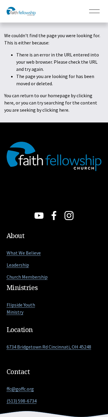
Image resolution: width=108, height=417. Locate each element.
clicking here (55, 110)
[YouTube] (39, 215)
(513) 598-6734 (22, 401)
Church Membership (27, 277)
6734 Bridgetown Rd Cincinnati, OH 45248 (49, 347)
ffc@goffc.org (20, 389)
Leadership (18, 265)
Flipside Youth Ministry (21, 308)
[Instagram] (69, 215)
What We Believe (24, 253)
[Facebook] (54, 215)
